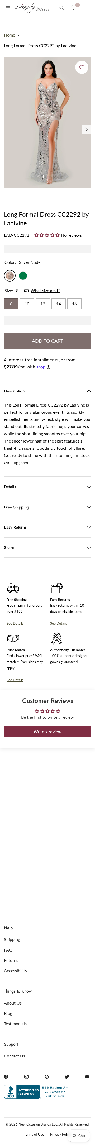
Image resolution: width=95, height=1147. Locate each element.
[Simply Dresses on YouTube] (87, 1077)
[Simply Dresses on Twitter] (67, 1077)
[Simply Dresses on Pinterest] (46, 1077)
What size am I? (45, 290)
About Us (13, 1002)
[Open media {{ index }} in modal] (47, 122)
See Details (15, 623)
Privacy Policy (60, 1134)
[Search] (61, 7)
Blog (8, 1013)
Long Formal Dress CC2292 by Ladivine (40, 45)
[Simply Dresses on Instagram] (26, 1077)
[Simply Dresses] (32, 7)
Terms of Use (34, 1134)
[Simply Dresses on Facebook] (6, 1077)
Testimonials (15, 1023)
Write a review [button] (47, 731)
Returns (11, 960)
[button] (47, 235)
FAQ (8, 949)
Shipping (12, 939)
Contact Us (14, 1055)
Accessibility (15, 970)
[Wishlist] (74, 7)
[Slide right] (86, 129)
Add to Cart (47, 341)
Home (9, 34)
